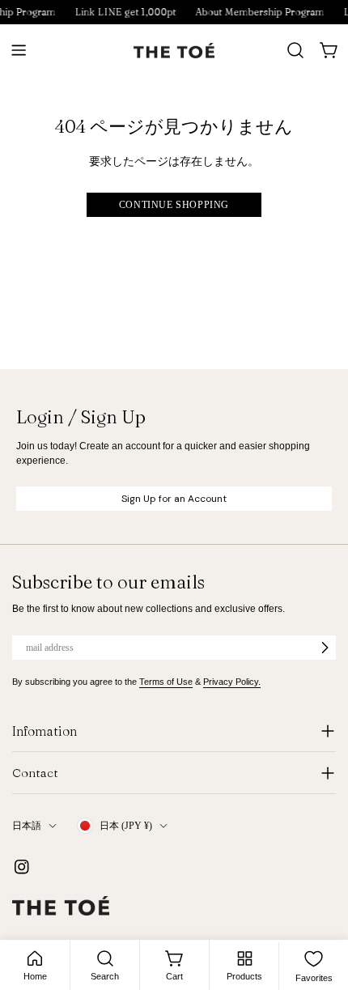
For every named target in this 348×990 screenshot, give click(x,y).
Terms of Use (166, 681)
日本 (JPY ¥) (126, 825)
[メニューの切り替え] (18, 50)
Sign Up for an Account (174, 498)
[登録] (324, 647)
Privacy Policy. (232, 681)
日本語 (26, 825)
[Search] (295, 50)
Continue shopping (174, 204)
